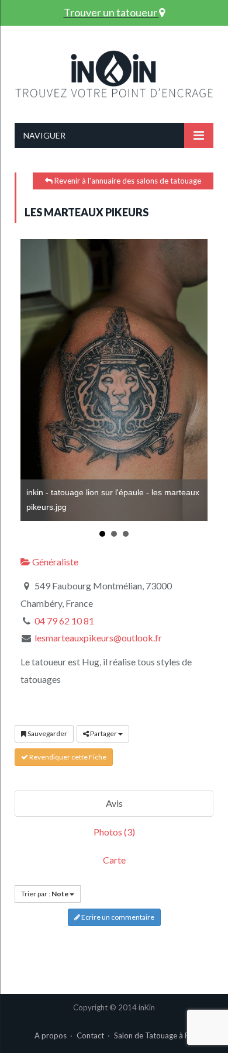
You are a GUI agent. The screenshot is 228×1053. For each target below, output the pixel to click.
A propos (50, 1035)
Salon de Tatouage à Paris (158, 1035)
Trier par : (44, 893)
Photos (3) (114, 831)
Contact (90, 1035)
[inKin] (114, 71)
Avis (114, 803)
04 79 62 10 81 (64, 620)
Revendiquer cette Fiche (67, 756)
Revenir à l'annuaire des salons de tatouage (127, 180)
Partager (103, 733)
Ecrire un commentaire (117, 917)
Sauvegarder (46, 733)
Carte (114, 859)
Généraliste (54, 561)
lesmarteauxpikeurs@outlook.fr (98, 637)
